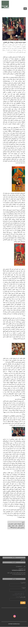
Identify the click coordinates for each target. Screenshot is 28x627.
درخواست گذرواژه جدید (17, 595)
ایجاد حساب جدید (18, 593)
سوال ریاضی (22, 597)
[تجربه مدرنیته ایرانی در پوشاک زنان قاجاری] (14, 28)
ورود (22, 603)
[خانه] (5, 5)
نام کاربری (22, 582)
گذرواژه (23, 588)
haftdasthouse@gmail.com (18, 570)
